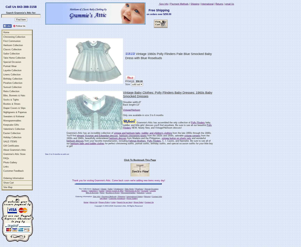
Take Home (129, 189)
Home (6, 32)
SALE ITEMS (10, 141)
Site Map (7, 187)
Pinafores (139, 189)
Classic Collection (12, 49)
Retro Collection (11, 91)
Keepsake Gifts (11, 124)
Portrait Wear (10, 66)
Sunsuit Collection (12, 87)
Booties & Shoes (11, 104)
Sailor (110, 189)
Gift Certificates (11, 145)
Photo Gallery (10, 162)
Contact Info (157, 196)
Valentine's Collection (14, 129)
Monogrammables (12, 120)
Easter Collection (12, 133)
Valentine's (93, 191)
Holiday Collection (12, 137)
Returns (219, 4)
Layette (153, 191)
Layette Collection (12, 70)
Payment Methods (179, 4)
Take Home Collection (14, 58)
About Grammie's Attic (14, 150)
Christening (118, 189)
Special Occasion (12, 62)
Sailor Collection (11, 53)
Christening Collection (14, 37)
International (207, 4)
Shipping (195, 4)
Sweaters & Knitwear (13, 116)
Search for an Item (124, 202)
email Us (229, 4)
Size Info (163, 4)
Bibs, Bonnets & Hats (14, 95)
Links (6, 166)
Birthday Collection (12, 78)
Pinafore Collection (12, 83)
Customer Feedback (13, 171)
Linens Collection (12, 74)
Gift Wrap (103, 198)
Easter (102, 191)
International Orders (135, 196)
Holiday (84, 191)
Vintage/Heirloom (131, 110)
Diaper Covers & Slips (14, 108)
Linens (148, 193)
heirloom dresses (117, 138)
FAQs (6, 158)
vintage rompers (192, 135)
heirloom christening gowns (133, 135)
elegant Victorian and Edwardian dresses (97, 135)
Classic (103, 189)
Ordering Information (13, 178)
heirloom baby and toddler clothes (87, 143)
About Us (93, 202)
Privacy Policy (104, 202)
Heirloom (95, 189)
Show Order (138, 202)
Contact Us (149, 202)
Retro (102, 193)
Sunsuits (144, 191)
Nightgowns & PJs (132, 191)
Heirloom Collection (13, 45)
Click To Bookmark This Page (140, 160)
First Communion (12, 41)
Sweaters (140, 193)
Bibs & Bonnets (92, 193)
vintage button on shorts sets (176, 138)
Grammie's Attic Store (14, 154)
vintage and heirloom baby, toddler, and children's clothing (143, 133)
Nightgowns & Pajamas (15, 112)
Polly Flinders (198, 122)
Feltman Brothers (137, 141)
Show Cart (8, 182)
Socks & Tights (11, 99)
